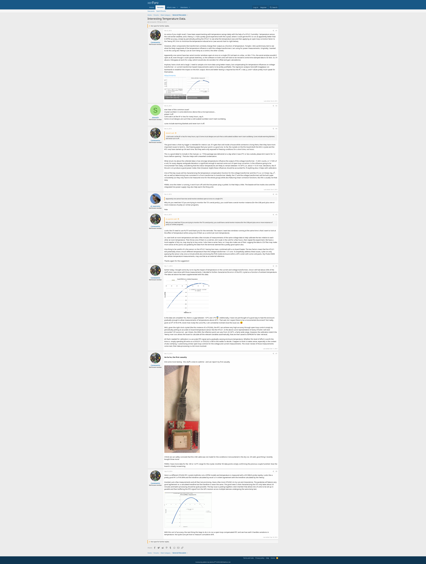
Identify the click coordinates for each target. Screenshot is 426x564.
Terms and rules (248, 558)
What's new (171, 7)
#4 (276, 194)
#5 (276, 215)
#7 (276, 353)
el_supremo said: (171, 219)
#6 (276, 266)
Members (184, 7)
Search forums (161, 11)
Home (151, 7)
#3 (276, 129)
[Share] (273, 30)
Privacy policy (259, 558)
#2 (276, 106)
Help (267, 558)
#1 (276, 31)
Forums (160, 7)
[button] (177, 7)
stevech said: (170, 133)
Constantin (152, 22)
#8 (276, 471)
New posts (151, 11)
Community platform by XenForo (213, 562)
